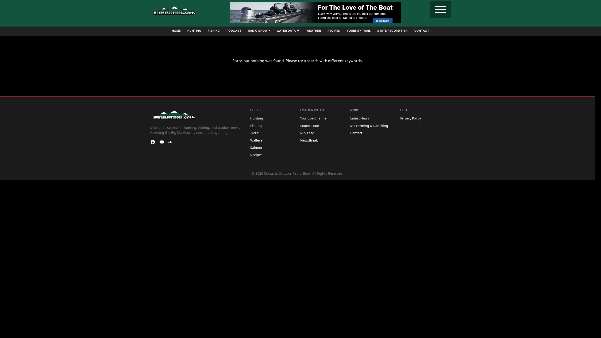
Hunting (194, 30)
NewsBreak (309, 140)
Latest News (359, 118)
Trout (254, 133)
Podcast (234, 30)
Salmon (256, 147)
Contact (421, 30)
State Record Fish (392, 30)
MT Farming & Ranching (369, 125)
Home (176, 30)
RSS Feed (307, 133)
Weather (313, 30)
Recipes (333, 30)
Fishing (214, 30)
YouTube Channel (313, 118)
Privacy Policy (410, 118)
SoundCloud (309, 125)
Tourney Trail (359, 30)
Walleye (256, 140)
